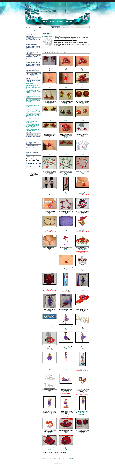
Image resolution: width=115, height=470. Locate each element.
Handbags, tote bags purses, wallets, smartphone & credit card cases (33, 119)
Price (61, 52)
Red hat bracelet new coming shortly (49, 212)
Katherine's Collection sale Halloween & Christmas (32, 43)
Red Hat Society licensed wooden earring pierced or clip (82, 431)
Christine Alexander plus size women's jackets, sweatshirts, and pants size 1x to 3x (32, 125)
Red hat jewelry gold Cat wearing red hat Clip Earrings (49, 69)
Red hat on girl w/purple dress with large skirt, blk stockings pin (82, 347)
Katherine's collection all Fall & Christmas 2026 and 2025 (33, 56)
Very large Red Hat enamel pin (49, 287)
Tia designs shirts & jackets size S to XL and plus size (33, 130)
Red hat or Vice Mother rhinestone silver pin (49, 390)
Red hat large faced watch (66, 192)
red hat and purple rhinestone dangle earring (49, 85)
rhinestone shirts (29, 83)
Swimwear (28, 132)
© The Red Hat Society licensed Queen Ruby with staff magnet (49, 412)
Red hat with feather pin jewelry (66, 309)
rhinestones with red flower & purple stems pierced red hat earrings (66, 135)
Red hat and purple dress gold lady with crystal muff (66, 288)
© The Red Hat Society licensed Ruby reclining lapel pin (66, 390)
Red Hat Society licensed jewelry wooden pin (66, 431)
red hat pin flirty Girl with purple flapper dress (66, 367)
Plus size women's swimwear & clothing (33, 81)
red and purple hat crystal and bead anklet (49, 228)
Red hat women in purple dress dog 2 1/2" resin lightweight (82, 288)
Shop (27, 154)
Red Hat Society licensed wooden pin (66, 447)
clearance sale (29, 140)
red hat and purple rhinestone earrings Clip (82, 69)
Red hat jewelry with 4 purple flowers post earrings (82, 118)
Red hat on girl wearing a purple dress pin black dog (66, 347)
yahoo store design (57, 463)
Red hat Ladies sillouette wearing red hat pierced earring (66, 102)
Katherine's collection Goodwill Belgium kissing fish (33, 59)
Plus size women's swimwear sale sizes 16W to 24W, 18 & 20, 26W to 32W (33, 87)
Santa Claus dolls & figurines (33, 62)
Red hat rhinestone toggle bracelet (82, 192)
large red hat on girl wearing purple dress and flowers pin (49, 367)
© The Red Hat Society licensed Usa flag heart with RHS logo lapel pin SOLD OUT (82, 390)
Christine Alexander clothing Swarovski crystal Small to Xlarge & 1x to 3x (33, 91)
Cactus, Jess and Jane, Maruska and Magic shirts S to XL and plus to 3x (33, 111)
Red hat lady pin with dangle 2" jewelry (82, 228)
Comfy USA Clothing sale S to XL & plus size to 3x (33, 103)
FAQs (60, 458)
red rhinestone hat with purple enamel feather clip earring (82, 85)
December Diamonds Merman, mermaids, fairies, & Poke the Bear (33, 47)
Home (45, 22)
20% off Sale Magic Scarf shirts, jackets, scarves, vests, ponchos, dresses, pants (33, 100)
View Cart (69, 22)
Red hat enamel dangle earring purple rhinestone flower (49, 102)
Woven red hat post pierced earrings (82, 135)
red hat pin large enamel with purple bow (82, 310)
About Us (51, 22)
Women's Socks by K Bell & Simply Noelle (32, 122)
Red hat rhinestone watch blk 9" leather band (49, 193)
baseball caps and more (31, 34)
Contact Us (59, 22)
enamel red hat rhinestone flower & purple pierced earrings (49, 118)
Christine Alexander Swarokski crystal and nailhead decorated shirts (32, 115)
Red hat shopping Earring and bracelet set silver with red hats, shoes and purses (49, 172)
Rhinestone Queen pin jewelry (49, 326)
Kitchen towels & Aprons (32, 145)
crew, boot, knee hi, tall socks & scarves (33, 95)
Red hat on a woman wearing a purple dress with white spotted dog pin (66, 327)
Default (48, 52)
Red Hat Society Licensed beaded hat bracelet (66, 212)
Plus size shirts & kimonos (32, 85)
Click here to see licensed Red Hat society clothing (65, 40)
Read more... (36, 160)
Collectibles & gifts (30, 147)
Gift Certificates (29, 150)
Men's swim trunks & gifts (32, 152)
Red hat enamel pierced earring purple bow (66, 152)
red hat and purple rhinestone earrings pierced (66, 69)
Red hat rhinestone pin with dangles (66, 248)
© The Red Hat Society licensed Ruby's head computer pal (49, 431)
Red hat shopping (30, 127)
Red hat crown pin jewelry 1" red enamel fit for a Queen (82, 248)
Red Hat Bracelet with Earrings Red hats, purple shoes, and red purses (66, 172)
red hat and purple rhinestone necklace (49, 248)
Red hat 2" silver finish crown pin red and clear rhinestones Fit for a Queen (82, 268)
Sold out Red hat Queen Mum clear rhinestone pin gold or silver (82, 327)
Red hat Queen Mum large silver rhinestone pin (82, 152)
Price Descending (55, 52)
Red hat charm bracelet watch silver (82, 172)
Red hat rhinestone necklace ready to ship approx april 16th (66, 268)
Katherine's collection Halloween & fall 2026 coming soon (33, 39)
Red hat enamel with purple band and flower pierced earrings (82, 102)
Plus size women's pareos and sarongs (32, 106)
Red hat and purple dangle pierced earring (66, 85)
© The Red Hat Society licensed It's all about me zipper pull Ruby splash (66, 412)
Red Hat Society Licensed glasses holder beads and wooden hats (66, 228)
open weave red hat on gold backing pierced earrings (49, 135)
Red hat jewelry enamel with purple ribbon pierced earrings (66, 118)
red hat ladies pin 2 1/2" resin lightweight (49, 310)
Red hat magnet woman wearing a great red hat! (82, 367)
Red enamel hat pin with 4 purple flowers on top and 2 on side (49, 347)
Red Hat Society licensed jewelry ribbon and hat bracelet (82, 212)
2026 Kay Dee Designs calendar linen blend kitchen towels (32, 70)
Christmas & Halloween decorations (31, 143)
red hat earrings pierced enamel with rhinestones (49, 152)
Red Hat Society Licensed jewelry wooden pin (49, 447)
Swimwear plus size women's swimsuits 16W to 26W (32, 109)
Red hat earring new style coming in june (49, 268)
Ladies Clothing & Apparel (32, 134)
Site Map (65, 458)
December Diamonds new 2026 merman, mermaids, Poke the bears (32, 52)
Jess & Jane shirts (30, 36)
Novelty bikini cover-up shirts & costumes (33, 97)
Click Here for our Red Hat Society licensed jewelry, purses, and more (71, 42)
